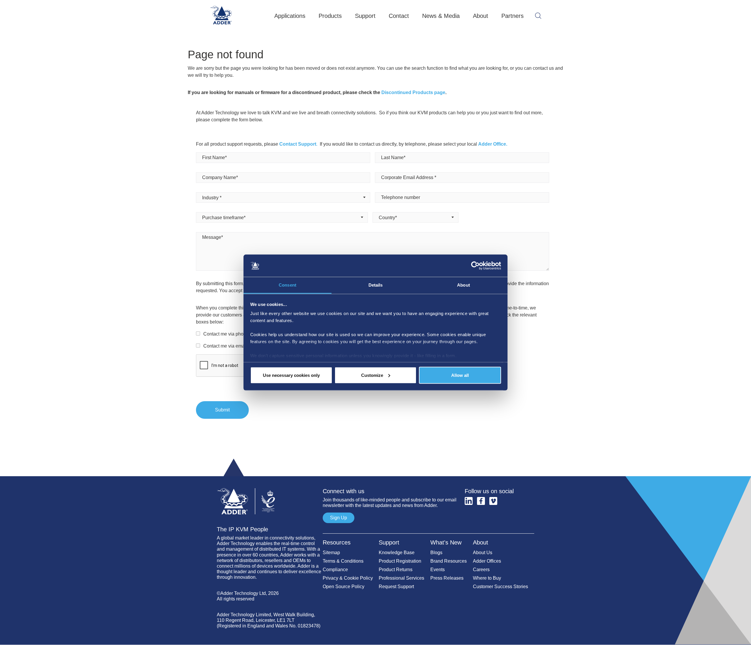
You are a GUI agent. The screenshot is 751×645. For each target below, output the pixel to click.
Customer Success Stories (500, 586)
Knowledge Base (397, 552)
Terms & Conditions (343, 561)
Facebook (481, 501)
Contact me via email (225, 345)
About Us (482, 552)
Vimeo (493, 501)
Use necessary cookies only (291, 374)
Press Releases (447, 578)
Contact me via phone (226, 333)
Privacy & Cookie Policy (348, 578)
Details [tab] (375, 284)
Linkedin (469, 501)
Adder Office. (492, 144)
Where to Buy (487, 578)
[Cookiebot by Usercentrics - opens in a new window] (475, 265)
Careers (481, 569)
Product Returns (395, 569)
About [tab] (463, 284)
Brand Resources (448, 561)
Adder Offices (487, 561)
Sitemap (331, 552)
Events (437, 569)
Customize (372, 374)
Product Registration (400, 561)
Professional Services (401, 578)
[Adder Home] (270, 485)
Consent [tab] (287, 284)
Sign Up (338, 517)
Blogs (436, 552)
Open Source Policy (343, 586)
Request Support (396, 586)
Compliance (335, 569)
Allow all (460, 374)
